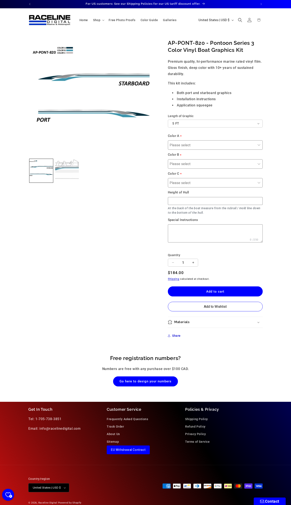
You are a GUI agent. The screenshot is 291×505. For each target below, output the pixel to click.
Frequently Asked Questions (127, 419)
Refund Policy (195, 426)
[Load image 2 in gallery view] (67, 171)
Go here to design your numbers (145, 381)
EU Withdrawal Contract (128, 449)
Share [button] (176, 335)
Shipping (173, 278)
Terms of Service (197, 441)
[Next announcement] (261, 4)
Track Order (115, 426)
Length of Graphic (181, 116)
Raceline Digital (47, 502)
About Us (113, 434)
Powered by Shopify (70, 502)
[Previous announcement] (30, 4)
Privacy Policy (195, 434)
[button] (98, 20)
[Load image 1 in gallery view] (41, 171)
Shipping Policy (196, 419)
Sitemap (113, 441)
